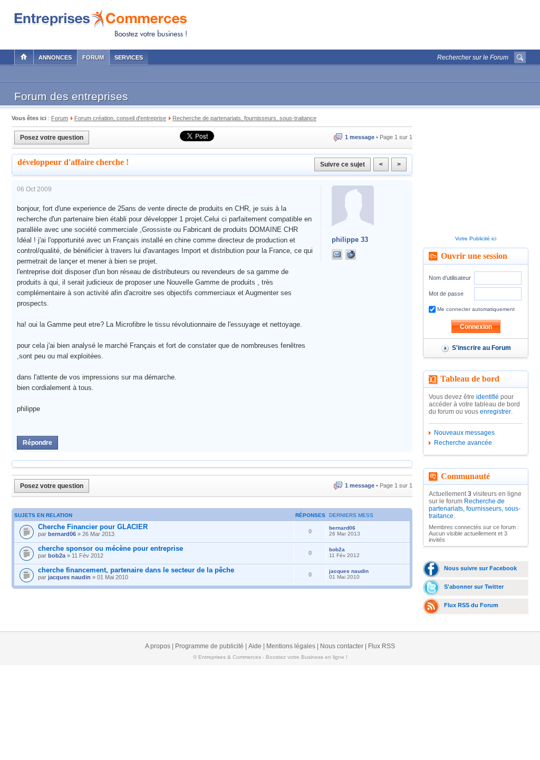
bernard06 (62, 534)
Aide (255, 646)
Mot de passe (446, 293)
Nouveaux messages (464, 432)
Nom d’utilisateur (450, 278)
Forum (93, 57)
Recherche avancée (463, 442)
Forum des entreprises (71, 96)
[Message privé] (337, 254)
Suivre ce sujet (342, 164)
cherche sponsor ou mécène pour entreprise (110, 548)
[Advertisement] (402, 22)
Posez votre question (51, 137)
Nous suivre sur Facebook (480, 568)
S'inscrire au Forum (481, 348)
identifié (487, 397)
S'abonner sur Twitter (474, 586)
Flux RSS (381, 646)
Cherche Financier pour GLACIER (93, 527)
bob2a (56, 555)
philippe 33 (350, 239)
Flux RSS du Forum (471, 605)
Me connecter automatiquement (475, 309)
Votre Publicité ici (475, 238)
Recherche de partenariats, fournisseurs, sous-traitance (474, 509)
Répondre (37, 442)
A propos (157, 646)
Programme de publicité (209, 646)
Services (128, 57)
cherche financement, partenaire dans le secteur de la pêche (136, 570)
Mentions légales (290, 646)
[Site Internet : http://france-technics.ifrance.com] (361, 254)
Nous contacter (341, 646)
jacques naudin (69, 577)
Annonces (55, 57)
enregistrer (495, 411)
